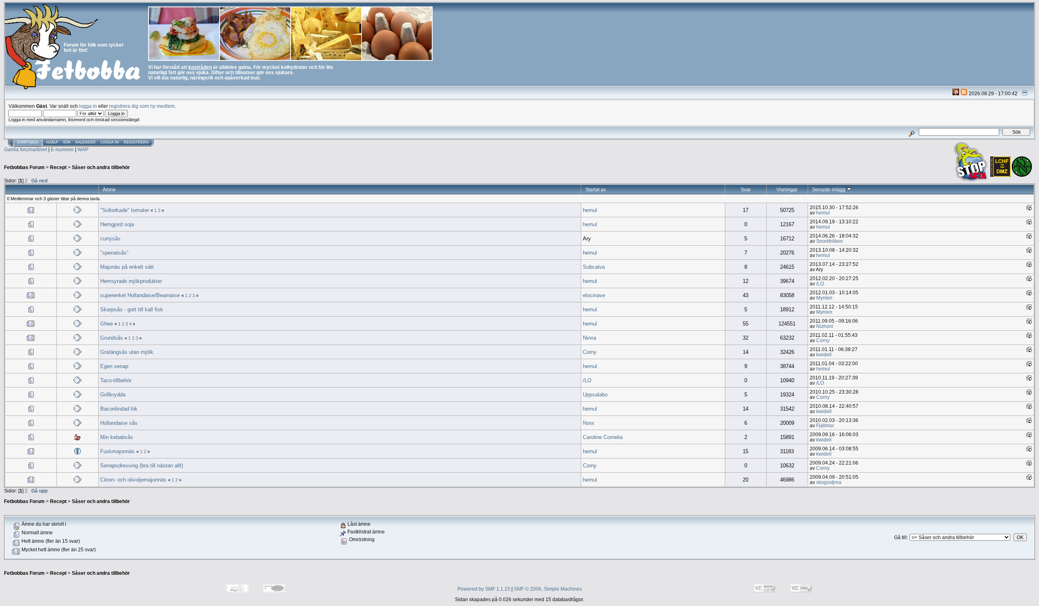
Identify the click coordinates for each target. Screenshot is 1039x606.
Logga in (110, 142)
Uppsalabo (595, 395)
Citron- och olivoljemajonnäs (133, 480)
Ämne (109, 189)
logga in (88, 106)
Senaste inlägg (829, 189)
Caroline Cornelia (603, 437)
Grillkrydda (112, 395)
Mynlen (824, 297)
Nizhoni (824, 326)
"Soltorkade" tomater (124, 210)
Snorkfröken (829, 241)
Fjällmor (825, 425)
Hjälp (52, 142)
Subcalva (594, 267)
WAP (83, 149)
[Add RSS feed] (964, 93)
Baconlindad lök (119, 409)
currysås (110, 239)
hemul (590, 210)
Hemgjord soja (117, 224)
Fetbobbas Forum (24, 167)
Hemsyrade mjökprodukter (131, 281)
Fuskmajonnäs (117, 451)
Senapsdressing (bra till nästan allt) (141, 466)
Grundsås (111, 338)
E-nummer (62, 149)
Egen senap (114, 366)
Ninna (589, 338)
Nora (588, 423)
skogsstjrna (828, 482)
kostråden (200, 67)
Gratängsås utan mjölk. (127, 352)
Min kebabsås (116, 437)
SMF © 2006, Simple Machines (548, 588)
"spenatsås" (114, 253)
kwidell (824, 354)
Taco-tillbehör (115, 380)
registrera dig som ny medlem (142, 106)
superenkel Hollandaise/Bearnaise (140, 295)
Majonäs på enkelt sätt (127, 267)
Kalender (85, 142)
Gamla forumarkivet (25, 149)
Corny (823, 340)
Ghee (106, 324)
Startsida (27, 142)
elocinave (594, 295)
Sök (67, 142)
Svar (746, 189)
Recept (58, 167)
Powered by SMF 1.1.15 (483, 588)
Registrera (136, 142)
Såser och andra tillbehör (101, 167)
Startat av (595, 189)
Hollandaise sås (119, 423)
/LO (820, 283)
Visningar (787, 189)
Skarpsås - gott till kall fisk (131, 309)
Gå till (900, 537)
